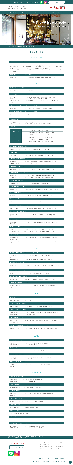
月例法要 (49, 444)
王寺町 (39, 436)
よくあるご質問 (18, 2)
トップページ (42, 440)
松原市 (21, 436)
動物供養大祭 (50, 442)
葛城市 (27, 436)
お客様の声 (27, 2)
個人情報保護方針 (59, 446)
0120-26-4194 (57, 8)
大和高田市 (32, 436)
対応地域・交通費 (39, 12)
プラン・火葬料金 (26, 12)
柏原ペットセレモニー (17, 8)
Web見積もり (58, 440)
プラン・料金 (13, 155)
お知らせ (57, 448)
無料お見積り (35, 169)
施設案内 (61, 12)
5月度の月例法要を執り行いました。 (25, 46)
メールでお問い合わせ (17, 447)
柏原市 (9, 436)
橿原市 (36, 436)
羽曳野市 (17, 436)
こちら (41, 108)
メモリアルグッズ (51, 448)
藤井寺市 (13, 436)
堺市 (24, 436)
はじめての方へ (14, 12)
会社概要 (57, 444)
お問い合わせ (35, 2)
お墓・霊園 (51, 12)
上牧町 (43, 436)
